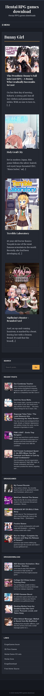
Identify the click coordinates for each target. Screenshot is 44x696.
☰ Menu (6, 25)
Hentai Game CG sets (12, 654)
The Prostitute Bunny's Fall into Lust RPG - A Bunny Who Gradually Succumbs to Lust (22, 80)
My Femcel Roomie (22, 485)
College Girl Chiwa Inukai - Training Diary (25, 581)
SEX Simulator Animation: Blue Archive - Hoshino (26, 565)
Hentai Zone (9, 659)
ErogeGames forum (12, 644)
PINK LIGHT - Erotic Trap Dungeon (24, 433)
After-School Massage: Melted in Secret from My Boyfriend (26, 620)
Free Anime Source (11, 669)
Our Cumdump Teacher (23, 384)
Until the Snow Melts (22, 400)
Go (36, 367)
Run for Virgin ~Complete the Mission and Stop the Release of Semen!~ (26, 538)
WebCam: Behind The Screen (26, 497)
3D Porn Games (10, 649)
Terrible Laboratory (18, 233)
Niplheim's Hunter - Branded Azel (18, 319)
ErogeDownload (10, 664)
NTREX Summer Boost (23, 594)
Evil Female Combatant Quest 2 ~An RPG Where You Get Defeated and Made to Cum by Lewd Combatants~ (26, 454)
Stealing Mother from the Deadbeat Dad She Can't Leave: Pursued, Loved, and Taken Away (25, 609)
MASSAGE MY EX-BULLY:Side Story (26, 510)
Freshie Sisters (20, 524)
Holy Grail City (15, 152)
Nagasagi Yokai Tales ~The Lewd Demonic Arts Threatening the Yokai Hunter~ (26, 416)
